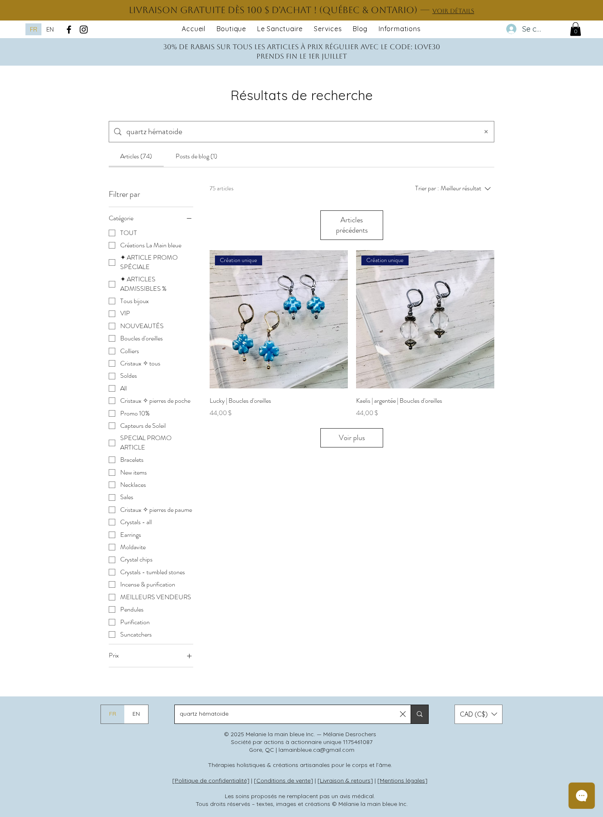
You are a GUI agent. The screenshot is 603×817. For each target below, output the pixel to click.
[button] (575, 29)
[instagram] (83, 29)
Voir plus (352, 437)
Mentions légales (402, 780)
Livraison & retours (345, 780)
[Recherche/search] (419, 714)
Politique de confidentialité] (212, 780)
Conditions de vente (283, 780)
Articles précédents (352, 225)
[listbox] (478, 714)
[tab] (136, 156)
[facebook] (69, 29)
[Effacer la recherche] (486, 131)
